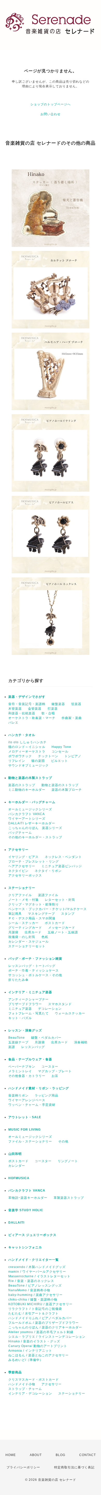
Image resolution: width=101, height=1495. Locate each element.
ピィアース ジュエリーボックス (32, 1235)
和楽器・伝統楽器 (21, 713)
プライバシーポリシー (23, 1467)
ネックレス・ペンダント (63, 857)
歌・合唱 (48, 713)
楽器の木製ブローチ (67, 790)
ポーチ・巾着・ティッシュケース (33, 970)
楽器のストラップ (21, 785)
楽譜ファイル (48, 895)
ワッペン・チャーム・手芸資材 (31, 1105)
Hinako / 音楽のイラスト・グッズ (34, 1341)
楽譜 (11, 1047)
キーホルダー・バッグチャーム (31, 802)
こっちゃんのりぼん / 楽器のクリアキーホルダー (45, 1327)
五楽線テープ (18, 1042)
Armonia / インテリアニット (30, 1350)
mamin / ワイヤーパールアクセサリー (37, 1271)
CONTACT (87, 1455)
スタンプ (68, 913)
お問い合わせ (50, 114)
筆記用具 (15, 913)
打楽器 (53, 708)
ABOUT (36, 1455)
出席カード (33, 932)
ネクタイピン (18, 871)
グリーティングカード (25, 927)
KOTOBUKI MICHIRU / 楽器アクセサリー (40, 1304)
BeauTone (16, 1037)
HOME (10, 1455)
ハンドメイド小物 (21, 1384)
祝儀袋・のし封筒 (21, 937)
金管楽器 (34, 708)
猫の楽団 (38, 761)
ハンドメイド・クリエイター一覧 (33, 1260)
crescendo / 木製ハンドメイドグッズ (37, 1267)
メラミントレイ (20, 1071)
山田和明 (15, 1154)
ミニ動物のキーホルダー (26, 790)
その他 (63, 1141)
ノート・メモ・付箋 (23, 900)
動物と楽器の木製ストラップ (30, 778)
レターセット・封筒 (60, 900)
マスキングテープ (41, 913)
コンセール (60, 751)
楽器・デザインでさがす (26, 697)
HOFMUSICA (19, 1178)
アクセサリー (18, 849)
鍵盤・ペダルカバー (46, 1037)
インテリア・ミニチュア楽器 (30, 992)
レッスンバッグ (33, 1047)
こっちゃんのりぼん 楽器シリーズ (35, 828)
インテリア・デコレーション (30, 1393)
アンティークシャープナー (28, 999)
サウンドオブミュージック (28, 765)
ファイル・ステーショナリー (30, 1141)
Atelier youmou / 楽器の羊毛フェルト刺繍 (40, 1332)
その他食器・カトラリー (26, 1076)
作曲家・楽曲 (72, 718)
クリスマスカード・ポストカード (33, 1379)
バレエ (13, 722)
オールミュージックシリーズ (30, 809)
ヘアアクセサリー (21, 866)
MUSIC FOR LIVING (24, 1129)
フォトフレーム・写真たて (28, 1013)
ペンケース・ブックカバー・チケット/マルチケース (47, 909)
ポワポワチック (20, 756)
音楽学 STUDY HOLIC (25, 1210)
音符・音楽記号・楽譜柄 (26, 704)
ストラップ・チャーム (25, 1389)
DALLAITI (16, 1222)
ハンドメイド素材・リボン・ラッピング (38, 1088)
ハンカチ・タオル (21, 735)
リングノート (68, 1161)
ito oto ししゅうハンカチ (27, 742)
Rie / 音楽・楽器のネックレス (31, 1281)
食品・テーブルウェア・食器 (30, 1059)
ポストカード (55, 923)
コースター (49, 1066)
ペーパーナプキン (21, 1066)
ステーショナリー (21, 888)
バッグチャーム (20, 832)
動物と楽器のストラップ (59, 785)
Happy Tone (61, 747)
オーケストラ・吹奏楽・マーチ (31, 718)
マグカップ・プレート (55, 1071)
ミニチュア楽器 (20, 1009)
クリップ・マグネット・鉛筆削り (33, 904)
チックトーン (48, 756)
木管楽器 (15, 708)
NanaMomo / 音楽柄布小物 (29, 1290)
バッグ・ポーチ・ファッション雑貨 (35, 958)
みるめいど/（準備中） (25, 1360)
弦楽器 (76, 704)
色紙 (44, 937)
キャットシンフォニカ (25, 1247)
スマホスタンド (60, 1004)
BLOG (60, 1455)
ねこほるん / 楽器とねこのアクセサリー (38, 1355)
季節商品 (15, 1372)
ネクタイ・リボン (48, 871)
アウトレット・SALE (24, 1117)
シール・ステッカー (23, 923)
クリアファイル (20, 895)
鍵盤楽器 (58, 704)
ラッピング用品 (46, 1095)
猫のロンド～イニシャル (26, 747)
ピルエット (59, 761)
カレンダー (16, 1166)
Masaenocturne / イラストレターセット (39, 1276)
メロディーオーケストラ (26, 751)
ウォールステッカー (70, 1013)
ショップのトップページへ (50, 104)
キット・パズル (20, 1018)
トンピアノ (72, 756)
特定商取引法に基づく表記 (74, 1467)
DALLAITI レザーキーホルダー (31, 823)
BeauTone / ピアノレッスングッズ (35, 1285)
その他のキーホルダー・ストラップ (35, 837)
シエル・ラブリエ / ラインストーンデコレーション (46, 1337)
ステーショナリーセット (26, 946)
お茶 (55, 1076)
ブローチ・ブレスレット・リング (33, 861)
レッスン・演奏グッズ (25, 1030)
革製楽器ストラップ (69, 1198)
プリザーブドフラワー (25, 1004)
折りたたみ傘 (18, 980)
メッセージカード (61, 927)
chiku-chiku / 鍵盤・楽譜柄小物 (32, 1299)
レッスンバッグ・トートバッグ (31, 966)
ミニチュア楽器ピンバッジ (61, 866)
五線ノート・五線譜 (63, 932)
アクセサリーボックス (25, 875)
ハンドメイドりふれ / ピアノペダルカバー (40, 1318)
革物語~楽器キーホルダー (27, 1198)
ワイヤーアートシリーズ (26, 818)
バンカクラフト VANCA (26, 814)
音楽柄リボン (18, 1095)
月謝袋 (13, 932)
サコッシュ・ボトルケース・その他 (35, 975)
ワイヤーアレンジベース (26, 1100)
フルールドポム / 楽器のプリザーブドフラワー (43, 1323)
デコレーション (50, 1009)
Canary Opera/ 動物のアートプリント (37, 1346)
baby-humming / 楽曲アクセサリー (35, 1295)
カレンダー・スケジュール (28, 941)
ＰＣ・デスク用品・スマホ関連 (31, 918)
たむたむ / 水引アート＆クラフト (33, 1313)
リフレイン (16, 761)
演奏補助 (81, 1042)
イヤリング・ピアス (23, 857)
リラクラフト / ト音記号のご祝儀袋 (35, 1309)
